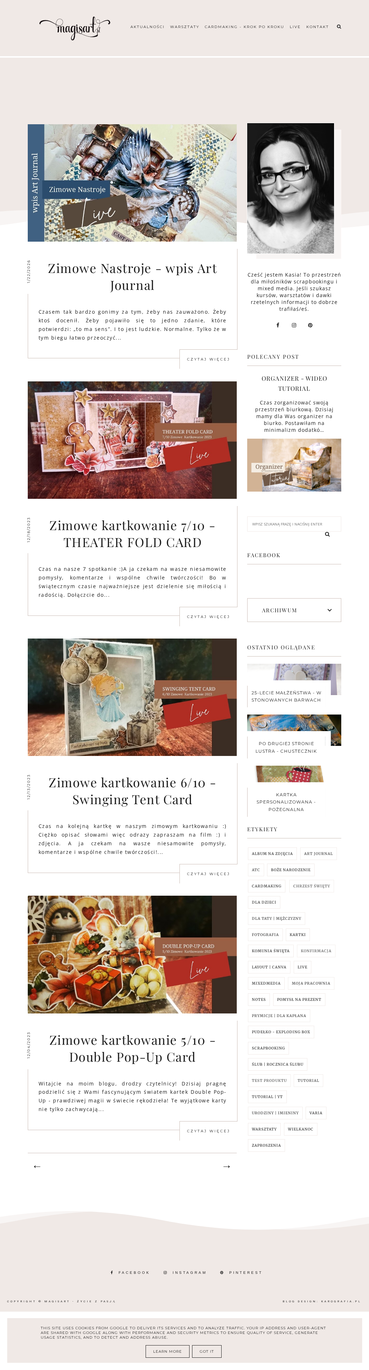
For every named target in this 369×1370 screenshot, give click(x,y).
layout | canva (269, 967)
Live (295, 26)
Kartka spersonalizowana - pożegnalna (286, 802)
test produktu (269, 1080)
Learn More (167, 1351)
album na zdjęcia (272, 853)
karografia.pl (341, 1301)
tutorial (308, 1080)
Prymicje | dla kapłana (279, 1015)
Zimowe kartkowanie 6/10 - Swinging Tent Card (133, 790)
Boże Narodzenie (291, 870)
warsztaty (264, 1129)
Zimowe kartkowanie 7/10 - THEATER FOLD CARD (132, 533)
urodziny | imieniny (275, 1113)
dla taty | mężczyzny (276, 918)
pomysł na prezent (299, 999)
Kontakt (317, 26)
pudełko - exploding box (281, 1032)
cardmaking (266, 886)
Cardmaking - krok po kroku (244, 26)
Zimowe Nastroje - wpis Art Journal (132, 276)
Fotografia (265, 934)
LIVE (302, 967)
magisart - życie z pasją (80, 1301)
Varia (316, 1113)
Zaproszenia (266, 1145)
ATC (256, 870)
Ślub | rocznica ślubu (277, 1064)
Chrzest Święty (311, 886)
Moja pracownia (311, 983)
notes (259, 999)
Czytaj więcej (208, 359)
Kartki (298, 934)
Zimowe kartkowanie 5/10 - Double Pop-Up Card (132, 1048)
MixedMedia (266, 983)
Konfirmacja (316, 951)
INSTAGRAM (190, 1273)
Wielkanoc (301, 1129)
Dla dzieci (264, 902)
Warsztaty (184, 26)
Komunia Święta (271, 951)
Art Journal (318, 853)
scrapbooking (268, 1048)
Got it (207, 1351)
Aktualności (147, 26)
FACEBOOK (134, 1273)
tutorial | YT (267, 1096)
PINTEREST (246, 1273)
